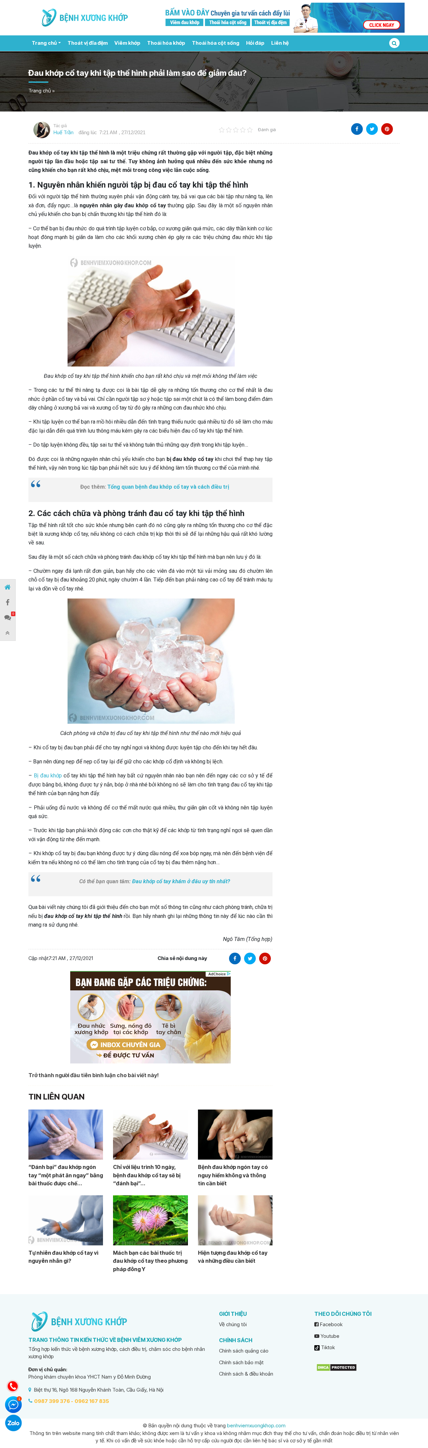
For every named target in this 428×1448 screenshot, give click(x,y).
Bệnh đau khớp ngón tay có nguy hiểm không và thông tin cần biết (233, 1175)
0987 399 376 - (53, 1401)
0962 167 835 (92, 1401)
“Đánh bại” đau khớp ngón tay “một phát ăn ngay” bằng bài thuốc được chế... (65, 1175)
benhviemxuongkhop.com (256, 1425)
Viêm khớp (127, 43)
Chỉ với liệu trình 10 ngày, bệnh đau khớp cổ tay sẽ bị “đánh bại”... (147, 1175)
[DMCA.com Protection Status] (336, 1367)
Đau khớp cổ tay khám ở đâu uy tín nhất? (181, 881)
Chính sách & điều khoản (246, 1374)
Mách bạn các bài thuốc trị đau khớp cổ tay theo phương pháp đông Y (150, 1260)
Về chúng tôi (233, 1324)
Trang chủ (44, 43)
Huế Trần (64, 132)
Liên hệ (280, 43)
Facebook (330, 1324)
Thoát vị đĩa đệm (88, 43)
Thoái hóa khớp (166, 43)
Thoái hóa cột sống (215, 43)
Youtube (329, 1336)
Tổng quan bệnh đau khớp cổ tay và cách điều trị (168, 487)
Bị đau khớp (48, 775)
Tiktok (327, 1347)
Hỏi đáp (255, 43)
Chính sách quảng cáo (244, 1351)
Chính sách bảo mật (241, 1362)
